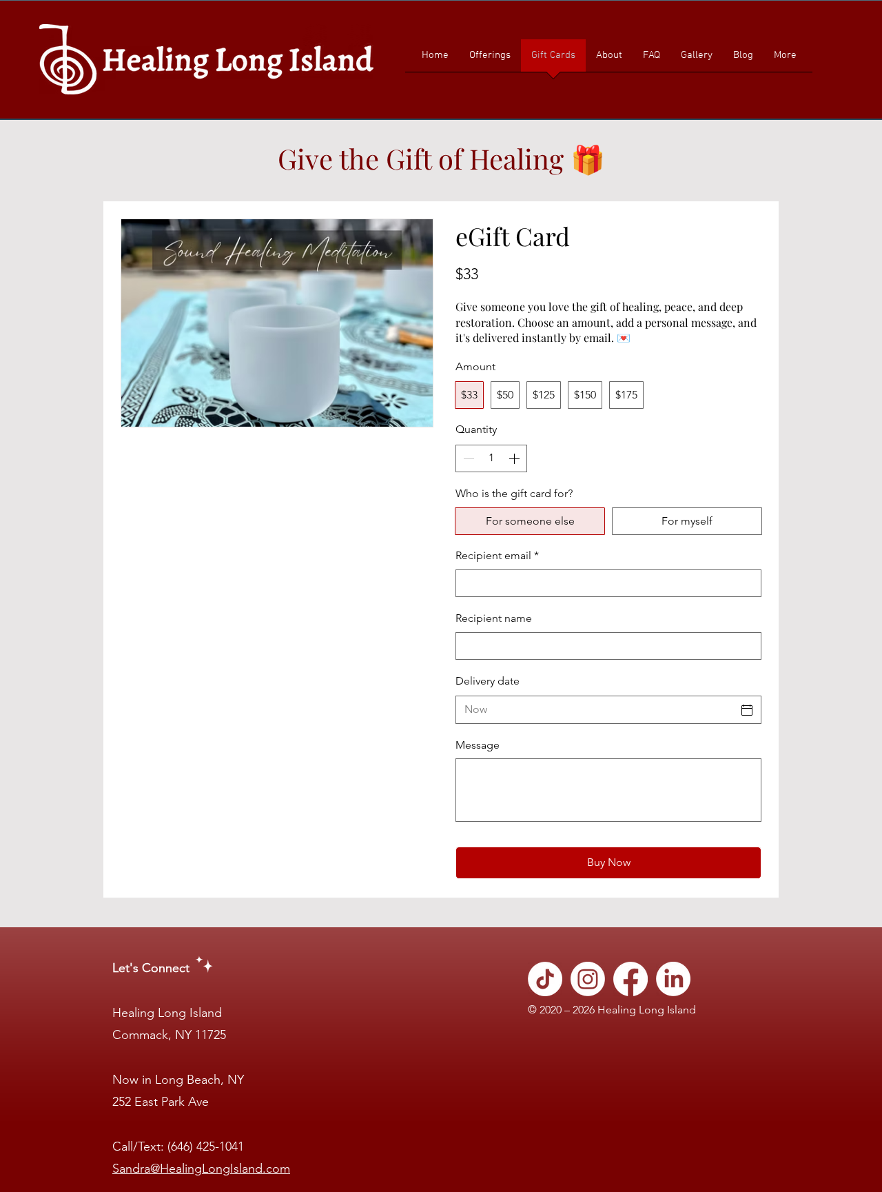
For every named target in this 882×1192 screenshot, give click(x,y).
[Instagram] (588, 979)
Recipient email (497, 555)
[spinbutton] (491, 458)
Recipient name (493, 618)
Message (477, 744)
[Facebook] (630, 979)
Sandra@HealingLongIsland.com (201, 1168)
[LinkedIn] (673, 979)
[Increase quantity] (515, 458)
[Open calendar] (747, 710)
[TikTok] (545, 979)
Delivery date (487, 680)
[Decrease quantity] (467, 458)
